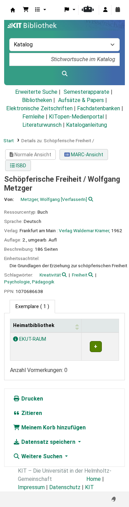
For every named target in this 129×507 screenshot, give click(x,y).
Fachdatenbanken (98, 108)
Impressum (31, 487)
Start (8, 140)
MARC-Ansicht (86, 154)
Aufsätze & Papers (81, 100)
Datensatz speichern (48, 442)
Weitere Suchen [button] (42, 456)
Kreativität (50, 275)
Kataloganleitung (86, 125)
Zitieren (31, 413)
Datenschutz (64, 487)
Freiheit (79, 275)
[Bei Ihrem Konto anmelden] (105, 9)
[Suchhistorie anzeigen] (117, 9)
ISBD (20, 165)
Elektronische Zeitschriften (39, 108)
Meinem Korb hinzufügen (53, 427)
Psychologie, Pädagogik (29, 281)
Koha (12, 10)
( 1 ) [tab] (32, 306)
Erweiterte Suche (36, 92)
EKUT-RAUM (32, 339)
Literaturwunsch (42, 125)
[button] (26, 9)
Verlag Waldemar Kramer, (84, 230)
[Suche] (64, 74)
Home (93, 479)
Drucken (31, 398)
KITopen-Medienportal (76, 116)
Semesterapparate (86, 92)
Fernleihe (33, 116)
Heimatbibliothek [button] (33, 325)
